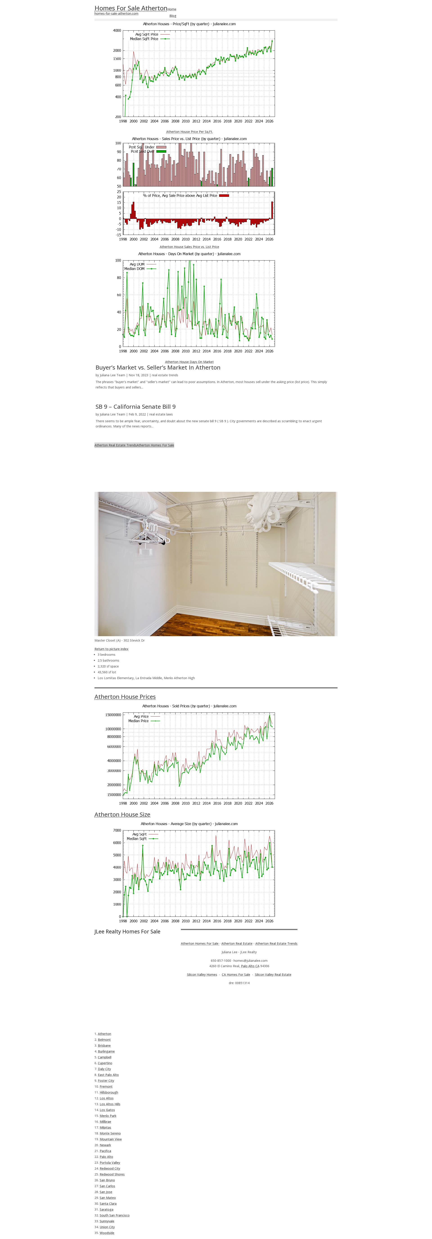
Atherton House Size (122, 814)
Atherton (104, 1034)
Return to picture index (111, 649)
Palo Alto (106, 1157)
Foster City (106, 1080)
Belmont (104, 1039)
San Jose (106, 1192)
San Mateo (108, 1198)
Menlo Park (108, 1116)
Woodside (107, 1233)
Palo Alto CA (250, 966)
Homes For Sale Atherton (130, 8)
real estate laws (161, 414)
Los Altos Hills (110, 1104)
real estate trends (165, 375)
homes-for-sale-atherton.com (116, 13)
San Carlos (107, 1186)
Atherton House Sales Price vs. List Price (189, 247)
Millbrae (105, 1121)
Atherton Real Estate (236, 943)
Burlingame (106, 1051)
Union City (107, 1227)
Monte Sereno (110, 1133)
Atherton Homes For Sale (155, 445)
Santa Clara (108, 1203)
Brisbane (104, 1045)
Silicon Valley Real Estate (273, 974)
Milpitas (105, 1127)
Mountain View (111, 1139)
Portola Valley (110, 1162)
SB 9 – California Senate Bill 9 (136, 406)
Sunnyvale (107, 1221)
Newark (105, 1145)
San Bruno (107, 1180)
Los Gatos (107, 1110)
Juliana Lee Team (112, 375)
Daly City (104, 1069)
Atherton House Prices (125, 696)
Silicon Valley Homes (202, 974)
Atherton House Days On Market (189, 362)
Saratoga (106, 1209)
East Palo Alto (108, 1075)
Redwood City (110, 1168)
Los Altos (107, 1098)
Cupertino (105, 1063)
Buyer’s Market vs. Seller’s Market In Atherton (158, 367)
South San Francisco (115, 1215)
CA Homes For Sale (236, 974)
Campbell (104, 1057)
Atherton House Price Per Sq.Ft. (189, 131)
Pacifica (105, 1151)
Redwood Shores (112, 1174)
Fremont (106, 1086)
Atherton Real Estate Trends (115, 445)
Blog (172, 16)
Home (171, 9)
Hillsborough (109, 1092)
